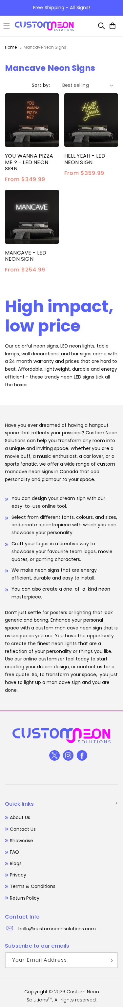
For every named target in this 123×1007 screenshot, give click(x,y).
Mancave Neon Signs (45, 47)
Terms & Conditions (32, 886)
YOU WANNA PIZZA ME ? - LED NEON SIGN (29, 162)
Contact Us (23, 829)
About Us (20, 817)
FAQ (14, 852)
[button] (6, 25)
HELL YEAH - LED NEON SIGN (85, 159)
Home (11, 47)
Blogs (16, 863)
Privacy (18, 875)
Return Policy (24, 898)
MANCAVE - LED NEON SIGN (26, 256)
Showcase (21, 840)
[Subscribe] (110, 960)
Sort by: (41, 85)
